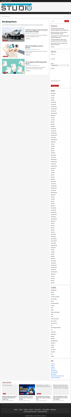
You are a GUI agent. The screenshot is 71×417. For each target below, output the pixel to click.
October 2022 (53, 190)
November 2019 (54, 267)
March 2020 (53, 258)
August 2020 (53, 247)
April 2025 (52, 124)
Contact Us (53, 363)
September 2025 (54, 113)
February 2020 (53, 260)
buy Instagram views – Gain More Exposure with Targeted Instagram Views (43, 398)
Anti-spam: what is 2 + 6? (55, 80)
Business (52, 292)
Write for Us (53, 368)
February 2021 (53, 234)
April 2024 (52, 150)
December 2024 (53, 133)
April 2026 (52, 100)
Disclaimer (53, 367)
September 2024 (54, 139)
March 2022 (53, 205)
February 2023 (53, 181)
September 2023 (54, 166)
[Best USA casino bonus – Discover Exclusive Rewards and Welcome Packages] (27, 389)
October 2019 (53, 269)
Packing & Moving (54, 340)
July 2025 (52, 117)
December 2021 (53, 212)
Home (52, 316)
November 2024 (54, 135)
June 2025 (53, 119)
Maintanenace (53, 334)
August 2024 (53, 141)
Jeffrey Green (28, 33)
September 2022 (54, 192)
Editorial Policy (53, 373)
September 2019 (54, 271)
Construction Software (55, 296)
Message (52, 68)
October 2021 (53, 216)
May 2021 (52, 227)
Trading (52, 356)
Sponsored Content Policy (55, 377)
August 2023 (53, 168)
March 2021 (53, 232)
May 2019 (52, 280)
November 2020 (54, 240)
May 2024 (52, 148)
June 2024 (53, 146)
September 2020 (54, 245)
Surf (51, 354)
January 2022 (53, 210)
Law (51, 329)
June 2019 (53, 278)
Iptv (51, 325)
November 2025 (54, 108)
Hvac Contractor (54, 323)
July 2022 (52, 196)
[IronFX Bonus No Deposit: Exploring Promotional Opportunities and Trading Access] (10, 389)
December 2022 (53, 185)
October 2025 (53, 111)
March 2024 (53, 152)
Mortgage (53, 338)
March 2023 (53, 179)
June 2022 (53, 199)
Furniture (52, 305)
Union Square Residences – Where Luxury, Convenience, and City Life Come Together (60, 398)
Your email (53, 58)
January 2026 (53, 104)
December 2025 (53, 106)
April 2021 (52, 229)
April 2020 (52, 256)
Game (52, 307)
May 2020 (52, 254)
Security (52, 347)
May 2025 (52, 122)
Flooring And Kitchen (55, 303)
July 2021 (52, 223)
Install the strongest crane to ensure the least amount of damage (13, 34)
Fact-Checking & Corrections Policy (57, 375)
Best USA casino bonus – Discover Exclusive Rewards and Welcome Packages (26, 398)
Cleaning (52, 294)
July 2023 (52, 170)
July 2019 (52, 276)
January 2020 (53, 263)
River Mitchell (5, 400)
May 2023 (52, 174)
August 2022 (53, 194)
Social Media (53, 349)
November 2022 (54, 188)
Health (52, 314)
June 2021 (53, 225)
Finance (52, 301)
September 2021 (54, 218)
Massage (52, 336)
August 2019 (53, 274)
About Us (52, 365)
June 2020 (53, 251)
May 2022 (52, 201)
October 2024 (53, 137)
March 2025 (53, 126)
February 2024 (53, 155)
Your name (53, 54)
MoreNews (39, 415)
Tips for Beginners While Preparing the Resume (13, 66)
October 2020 (53, 243)
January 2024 (53, 157)
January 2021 (53, 236)
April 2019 (52, 282)
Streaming (53, 351)
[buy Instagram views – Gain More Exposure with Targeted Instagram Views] (44, 389)
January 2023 (53, 183)
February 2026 (53, 102)
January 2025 (53, 130)
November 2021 (54, 214)
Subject (52, 63)
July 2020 (52, 249)
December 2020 (53, 238)
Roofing (52, 345)
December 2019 (53, 265)
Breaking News (5, 40)
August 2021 (53, 221)
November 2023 (54, 161)
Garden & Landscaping (55, 312)
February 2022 (53, 207)
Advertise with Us (54, 370)
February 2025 (53, 128)
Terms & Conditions (54, 372)
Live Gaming (53, 331)
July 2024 (52, 144)
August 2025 (53, 115)
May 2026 (52, 97)
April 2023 (52, 177)
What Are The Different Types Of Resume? (13, 50)
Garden (52, 309)
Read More (28, 39)
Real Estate (53, 342)
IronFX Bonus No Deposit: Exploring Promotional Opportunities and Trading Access (9, 398)
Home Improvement (54, 318)
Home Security (53, 321)
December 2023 (53, 159)
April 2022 (52, 203)
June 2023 (53, 172)
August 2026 (53, 93)
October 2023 (53, 163)
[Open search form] (69, 13)
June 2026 (53, 95)
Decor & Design (54, 298)
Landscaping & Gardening (56, 327)
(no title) (52, 46)
